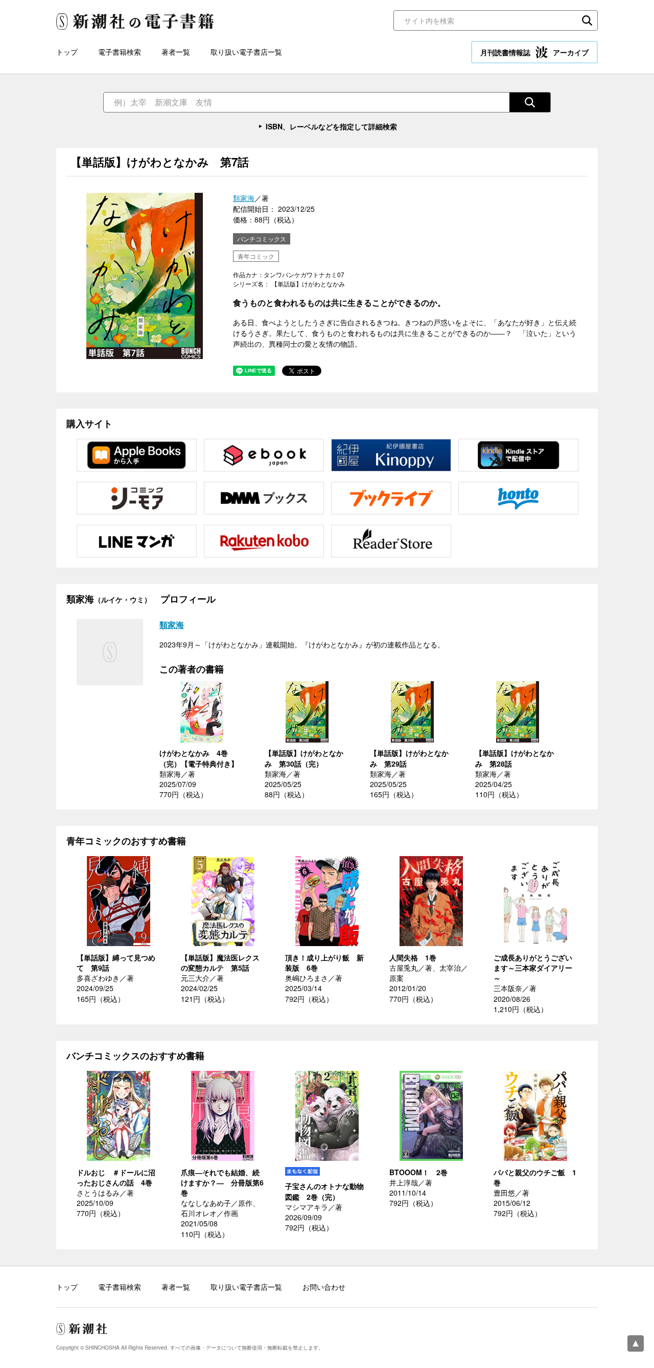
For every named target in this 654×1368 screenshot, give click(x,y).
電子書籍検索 (119, 52)
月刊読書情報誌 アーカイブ (534, 52)
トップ (67, 52)
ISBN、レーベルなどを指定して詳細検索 (331, 126)
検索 (587, 20)
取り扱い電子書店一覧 (246, 52)
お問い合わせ (323, 1287)
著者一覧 (175, 52)
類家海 (243, 198)
